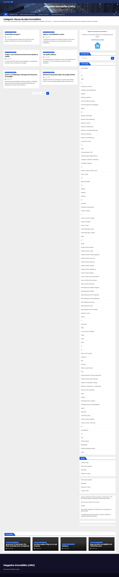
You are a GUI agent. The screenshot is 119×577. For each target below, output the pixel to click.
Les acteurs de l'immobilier (87, 331)
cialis (82, 148)
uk (81, 426)
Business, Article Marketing (88, 119)
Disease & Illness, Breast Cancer (89, 170)
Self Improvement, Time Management (90, 404)
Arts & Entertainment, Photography (89, 104)
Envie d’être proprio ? (13, 34)
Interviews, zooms (85, 313)
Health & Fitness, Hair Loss (88, 258)
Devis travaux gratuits (27, 14)
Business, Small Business (87, 137)
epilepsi (83, 188)
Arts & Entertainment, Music (88, 101)
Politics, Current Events (87, 368)
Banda (82, 108)
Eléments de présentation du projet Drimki (59, 75)
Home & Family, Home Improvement (90, 276)
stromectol (83, 411)
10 (44, 93)
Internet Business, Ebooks (87, 291)
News (82, 342)
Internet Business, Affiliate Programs (90, 287)
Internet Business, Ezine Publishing (90, 294)
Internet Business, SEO (87, 305)
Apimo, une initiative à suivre (53, 34)
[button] (114, 14)
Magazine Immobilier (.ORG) (59, 6)
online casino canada (86, 353)
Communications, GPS (86, 152)
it (81, 320)
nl (81, 346)
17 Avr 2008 (47, 77)
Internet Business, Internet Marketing (90, 298)
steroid (82, 408)
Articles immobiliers (86, 97)
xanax (82, 452)
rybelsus (83, 397)
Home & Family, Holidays (87, 273)
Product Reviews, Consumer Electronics (91, 375)
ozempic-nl (83, 357)
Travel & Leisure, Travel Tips (88, 422)
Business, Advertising (86, 115)
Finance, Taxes (85, 225)
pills (82, 360)
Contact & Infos (43, 14)
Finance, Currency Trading (87, 218)
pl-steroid (83, 364)
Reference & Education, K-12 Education (91, 386)
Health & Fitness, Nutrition (87, 265)
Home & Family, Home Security (89, 280)
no (81, 349)
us (81, 433)
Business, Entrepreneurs (87, 126)
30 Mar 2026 (10, 548)
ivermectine (84, 324)
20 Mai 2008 (47, 57)
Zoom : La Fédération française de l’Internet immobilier (21, 75)
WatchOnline (84, 444)
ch (81, 145)
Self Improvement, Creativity (88, 400)
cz (81, 166)
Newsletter (13, 14)
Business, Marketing (86, 134)
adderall (83, 93)
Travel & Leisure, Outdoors (87, 419)
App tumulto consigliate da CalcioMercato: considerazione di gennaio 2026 (101, 546)
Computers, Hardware (86, 163)
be (81, 112)
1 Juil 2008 (8, 37)
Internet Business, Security (87, 302)
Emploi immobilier (85, 181)
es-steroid (83, 203)
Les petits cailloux (49, 54)
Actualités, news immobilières (88, 90)
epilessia (83, 196)
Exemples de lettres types (87, 207)
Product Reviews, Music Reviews (89, 379)
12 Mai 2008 (9, 79)
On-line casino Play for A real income (90, 502)
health (82, 243)
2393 (82, 79)
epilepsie (83, 192)
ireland (82, 316)
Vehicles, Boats (85, 441)
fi (81, 214)
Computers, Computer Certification (89, 159)
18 (81, 75)
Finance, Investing (85, 221)
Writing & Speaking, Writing (88, 448)
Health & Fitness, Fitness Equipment (90, 254)
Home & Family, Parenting (87, 283)
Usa (82, 437)
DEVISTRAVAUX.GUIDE (97, 39)
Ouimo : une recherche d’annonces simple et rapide (21, 55)
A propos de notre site (86, 86)
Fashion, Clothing (85, 210)
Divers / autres (84, 174)
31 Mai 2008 (9, 58)
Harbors (83, 505)
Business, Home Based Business (89, 130)
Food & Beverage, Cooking (88, 232)
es (81, 199)
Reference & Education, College (89, 382)
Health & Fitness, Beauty (87, 247)
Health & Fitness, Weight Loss (88, 269)
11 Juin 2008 (47, 37)
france (82, 236)
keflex (82, 327)
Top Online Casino (85, 415)
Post (82, 371)
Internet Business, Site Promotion (89, 309)
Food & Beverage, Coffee (87, 229)
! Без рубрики (84, 68)
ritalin (82, 393)
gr (81, 240)
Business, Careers (85, 123)
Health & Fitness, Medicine (87, 262)
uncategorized (84, 430)
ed (81, 177)
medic (82, 338)
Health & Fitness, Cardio (87, 251)
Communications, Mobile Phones (89, 156)
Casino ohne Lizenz (86, 141)
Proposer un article (58, 14)
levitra (82, 335)
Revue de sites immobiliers (10, 52)
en (81, 185)
